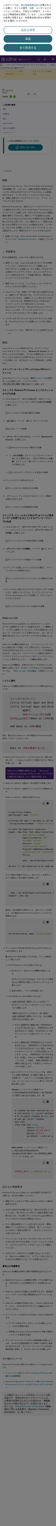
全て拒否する (28, 47)
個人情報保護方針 (29, 5)
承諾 (28, 38)
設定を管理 (28, 30)
